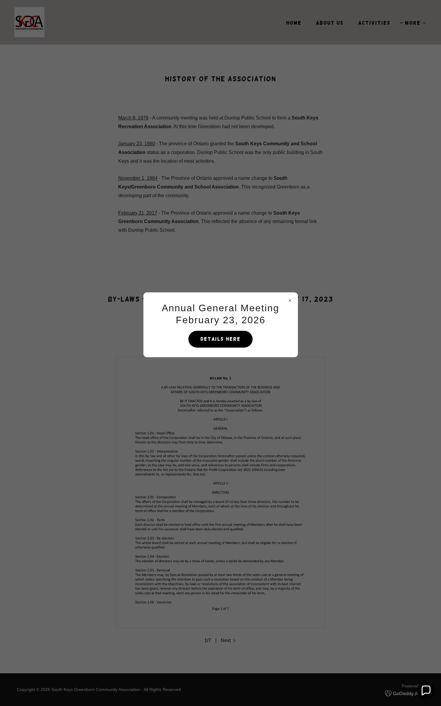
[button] (425, 690)
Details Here (220, 339)
